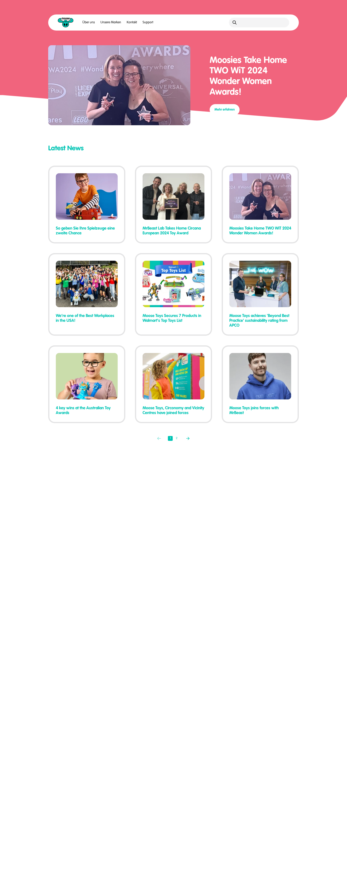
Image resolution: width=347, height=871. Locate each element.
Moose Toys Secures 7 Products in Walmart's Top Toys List (172, 318)
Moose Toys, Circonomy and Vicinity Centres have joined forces (173, 410)
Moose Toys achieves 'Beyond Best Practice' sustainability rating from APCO (259, 321)
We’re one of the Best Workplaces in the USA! (85, 318)
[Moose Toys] (65, 22)
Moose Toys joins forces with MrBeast (254, 410)
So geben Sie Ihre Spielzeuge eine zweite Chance (85, 231)
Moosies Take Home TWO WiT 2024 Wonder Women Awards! (248, 76)
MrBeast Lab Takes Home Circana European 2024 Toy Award (172, 231)
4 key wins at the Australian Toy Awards (83, 410)
